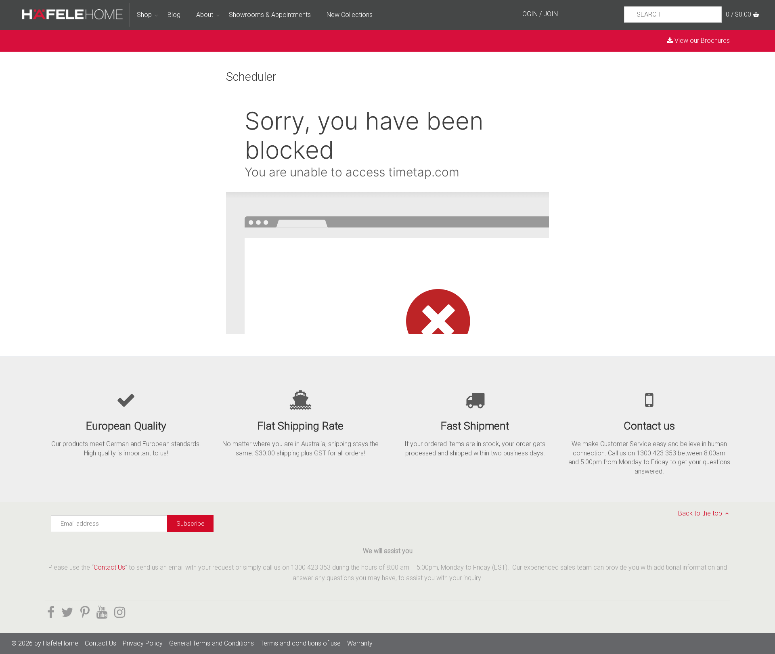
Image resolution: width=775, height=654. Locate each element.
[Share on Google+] (101, 612)
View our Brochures (701, 40)
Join (550, 14)
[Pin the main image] (85, 612)
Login (528, 14)
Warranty (360, 643)
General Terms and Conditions (211, 643)
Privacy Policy (143, 643)
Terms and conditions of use (300, 643)
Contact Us (109, 567)
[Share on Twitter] (67, 612)
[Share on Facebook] (50, 612)
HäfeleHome (60, 643)
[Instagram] (119, 612)
